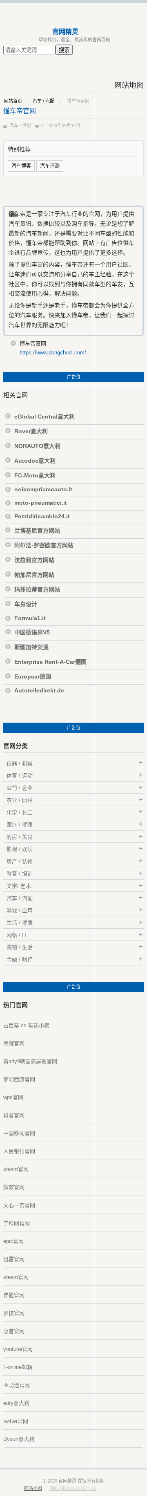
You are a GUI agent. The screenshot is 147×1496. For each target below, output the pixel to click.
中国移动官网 (19, 1133)
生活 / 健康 (20, 923)
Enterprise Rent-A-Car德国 (50, 661)
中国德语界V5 (32, 632)
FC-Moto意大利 (35, 475)
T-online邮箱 (17, 1367)
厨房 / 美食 (20, 837)
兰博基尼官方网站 (37, 530)
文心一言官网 (19, 1205)
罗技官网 (13, 1313)
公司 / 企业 (20, 788)
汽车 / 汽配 (43, 101)
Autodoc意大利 (35, 460)
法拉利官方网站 (34, 560)
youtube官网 (18, 1349)
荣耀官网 (13, 1043)
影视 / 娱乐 (20, 849)
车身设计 (25, 604)
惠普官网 (13, 1331)
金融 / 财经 (20, 959)
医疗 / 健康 (20, 825)
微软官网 (13, 1187)
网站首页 (13, 101)
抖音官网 (13, 1115)
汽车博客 (21, 166)
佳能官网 (13, 1295)
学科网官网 (16, 1223)
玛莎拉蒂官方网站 (37, 589)
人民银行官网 (19, 1151)
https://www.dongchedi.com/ (53, 352)
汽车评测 (50, 166)
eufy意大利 (16, 1403)
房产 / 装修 (20, 861)
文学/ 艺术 (19, 886)
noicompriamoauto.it (43, 489)
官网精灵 (65, 31)
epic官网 (13, 1241)
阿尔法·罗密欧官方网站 (44, 545)
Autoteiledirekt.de (39, 690)
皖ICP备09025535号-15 (72, 1488)
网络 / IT (17, 935)
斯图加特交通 (31, 647)
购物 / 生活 (20, 947)
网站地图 (129, 85)
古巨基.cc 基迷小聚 (26, 1025)
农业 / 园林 (20, 800)
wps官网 (13, 1097)
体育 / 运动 (20, 776)
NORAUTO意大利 (37, 446)
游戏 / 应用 (20, 910)
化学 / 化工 (20, 812)
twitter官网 (15, 1421)
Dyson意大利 (18, 1439)
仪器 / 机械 (20, 763)
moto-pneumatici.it (40, 502)
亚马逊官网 (16, 1385)
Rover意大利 (31, 431)
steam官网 (16, 1169)
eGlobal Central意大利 (44, 416)
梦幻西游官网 (19, 1079)
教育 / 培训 (20, 874)
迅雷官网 (13, 1259)
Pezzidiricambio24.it (42, 516)
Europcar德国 (32, 676)
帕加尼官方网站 (34, 574)
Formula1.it (30, 618)
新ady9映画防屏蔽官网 (30, 1061)
